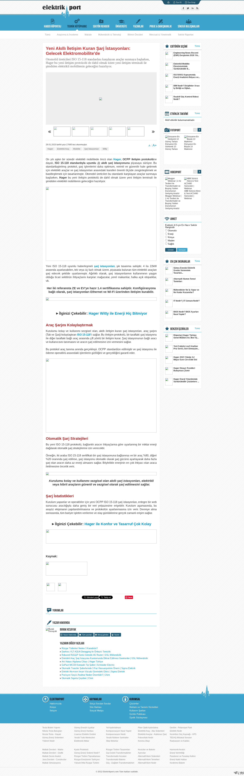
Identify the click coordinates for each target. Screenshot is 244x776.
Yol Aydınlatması (113, 728)
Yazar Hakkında (69, 635)
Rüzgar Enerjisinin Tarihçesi (87, 760)
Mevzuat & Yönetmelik (160, 34)
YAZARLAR (138, 26)
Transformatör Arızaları (116, 756)
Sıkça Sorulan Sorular (100, 704)
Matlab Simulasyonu (51, 763)
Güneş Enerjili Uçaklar (84, 728)
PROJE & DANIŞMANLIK (161, 26)
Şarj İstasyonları (91, 149)
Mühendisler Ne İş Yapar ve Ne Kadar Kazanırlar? (186, 291)
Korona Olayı (144, 741)
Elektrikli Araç (63, 149)
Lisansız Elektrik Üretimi (85, 734)
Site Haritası (96, 707)
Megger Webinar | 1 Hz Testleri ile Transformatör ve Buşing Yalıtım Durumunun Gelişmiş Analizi (173, 202)
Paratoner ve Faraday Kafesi (183, 756)
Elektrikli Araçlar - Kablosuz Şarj (152, 734)
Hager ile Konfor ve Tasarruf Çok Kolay (117, 524)
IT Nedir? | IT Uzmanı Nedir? (186, 301)
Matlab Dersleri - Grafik (52, 753)
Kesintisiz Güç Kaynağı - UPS (183, 734)
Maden (171, 240)
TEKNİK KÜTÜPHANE (77, 26)
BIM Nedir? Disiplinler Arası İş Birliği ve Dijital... (186, 87)
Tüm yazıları (87, 635)
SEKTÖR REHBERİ (101, 26)
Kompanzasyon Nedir (116, 734)
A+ (155, 145)
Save (130, 597)
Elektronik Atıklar (81, 741)
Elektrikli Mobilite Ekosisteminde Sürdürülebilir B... (181, 66)
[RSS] (197, 9)
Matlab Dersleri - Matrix (52, 750)
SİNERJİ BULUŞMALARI (189, 26)
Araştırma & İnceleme (67, 34)
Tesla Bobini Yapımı (51, 728)
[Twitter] (188, 9)
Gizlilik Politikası (137, 714)
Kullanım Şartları (137, 711)
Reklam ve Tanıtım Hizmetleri (143, 707)
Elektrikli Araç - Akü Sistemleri (151, 731)
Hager (50, 149)
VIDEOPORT (175, 172)
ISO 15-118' (84, 334)
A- (150, 145)
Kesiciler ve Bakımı (146, 750)
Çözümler (134, 704)
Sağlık (171, 244)
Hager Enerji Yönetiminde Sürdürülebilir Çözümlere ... (186, 380)
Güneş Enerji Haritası (83, 731)
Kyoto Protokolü (81, 750)
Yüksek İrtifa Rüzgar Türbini (86, 763)
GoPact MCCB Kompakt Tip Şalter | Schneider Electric (88, 665)
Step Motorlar (112, 741)
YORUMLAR (57, 610)
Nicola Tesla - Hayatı (51, 734)
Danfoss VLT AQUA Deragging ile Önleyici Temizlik (86, 651)
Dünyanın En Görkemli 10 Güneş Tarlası (171, 146)
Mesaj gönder (103, 635)
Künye (53, 707)
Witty (105, 149)
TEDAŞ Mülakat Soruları (181, 738)
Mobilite (76, 149)
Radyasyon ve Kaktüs (179, 741)
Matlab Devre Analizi (51, 756)
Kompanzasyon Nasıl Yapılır (118, 731)
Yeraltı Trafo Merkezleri (84, 738)
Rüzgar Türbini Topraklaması (87, 756)
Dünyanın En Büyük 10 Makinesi (190, 146)
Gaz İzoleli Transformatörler (118, 753)
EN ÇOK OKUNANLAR (180, 262)
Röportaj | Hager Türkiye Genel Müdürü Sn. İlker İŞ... (186, 336)
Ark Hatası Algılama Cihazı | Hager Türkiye (82, 661)
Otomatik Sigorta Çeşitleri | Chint (77, 678)
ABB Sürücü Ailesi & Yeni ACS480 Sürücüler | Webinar (192, 195)
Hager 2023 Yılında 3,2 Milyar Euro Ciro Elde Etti (185, 358)
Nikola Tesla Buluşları (52, 731)
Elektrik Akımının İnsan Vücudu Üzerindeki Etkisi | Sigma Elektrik (93, 671)
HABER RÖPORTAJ (52, 26)
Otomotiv (172, 230)
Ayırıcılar (142, 753)
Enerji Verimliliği (177, 753)
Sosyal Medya (96, 711)
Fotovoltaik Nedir (145, 738)
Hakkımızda (55, 704)
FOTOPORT (175, 130)
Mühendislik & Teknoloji (109, 34)
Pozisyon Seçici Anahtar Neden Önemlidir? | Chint (86, 675)
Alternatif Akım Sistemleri (149, 756)
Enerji (170, 234)
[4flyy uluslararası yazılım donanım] (239, 773)
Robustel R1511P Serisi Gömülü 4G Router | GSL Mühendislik (91, 655)
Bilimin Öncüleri (135, 34)
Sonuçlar (182, 250)
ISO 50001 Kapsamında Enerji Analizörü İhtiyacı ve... (186, 76)
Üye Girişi (191, 2)
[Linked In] (193, 9)
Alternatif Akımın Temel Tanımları (184, 280)
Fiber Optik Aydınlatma (148, 728)
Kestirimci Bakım (177, 763)
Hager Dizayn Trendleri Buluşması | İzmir (184, 369)
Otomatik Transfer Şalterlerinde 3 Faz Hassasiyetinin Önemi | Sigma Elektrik (98, 668)
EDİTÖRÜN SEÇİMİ (178, 47)
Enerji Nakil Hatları (178, 760)
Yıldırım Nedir (48, 741)
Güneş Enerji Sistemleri (53, 738)
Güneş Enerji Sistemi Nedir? (87, 753)
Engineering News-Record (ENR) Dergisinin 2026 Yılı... (186, 54)
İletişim (53, 711)
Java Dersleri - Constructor (54, 760)
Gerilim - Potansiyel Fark (181, 728)
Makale (88, 34)
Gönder (171, 250)
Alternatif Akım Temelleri (149, 760)
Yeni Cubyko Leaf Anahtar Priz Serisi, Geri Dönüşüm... (186, 347)
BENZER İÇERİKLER (179, 329)
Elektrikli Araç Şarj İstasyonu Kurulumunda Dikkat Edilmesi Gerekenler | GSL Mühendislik (105, 658)
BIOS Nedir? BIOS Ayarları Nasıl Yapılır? (186, 313)
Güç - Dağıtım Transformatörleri (120, 763)
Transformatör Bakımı (115, 760)
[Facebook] (183, 9)
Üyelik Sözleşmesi (138, 717)
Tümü (47, 34)
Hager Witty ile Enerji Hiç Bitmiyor (118, 313)
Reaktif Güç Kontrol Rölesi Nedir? (186, 98)
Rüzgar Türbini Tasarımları (118, 750)
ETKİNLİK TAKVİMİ (179, 114)
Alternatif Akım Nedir (147, 763)
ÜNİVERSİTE (121, 26)
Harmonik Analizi (177, 750)
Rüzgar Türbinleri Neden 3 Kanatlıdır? (80, 648)
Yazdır (116, 635)
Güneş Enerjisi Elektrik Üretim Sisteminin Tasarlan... (184, 270)
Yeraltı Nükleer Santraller (117, 738)
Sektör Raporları (186, 34)
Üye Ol (178, 2)
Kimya (171, 237)
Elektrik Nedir (176, 731)
